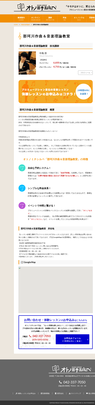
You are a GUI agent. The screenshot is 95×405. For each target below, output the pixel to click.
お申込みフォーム (72, 339)
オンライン (35, 18)
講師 (50, 18)
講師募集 (46, 393)
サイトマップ (76, 393)
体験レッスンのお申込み (26, 393)
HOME (16, 24)
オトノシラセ (79, 18)
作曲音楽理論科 (25, 24)
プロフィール (85, 73)
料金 (64, 18)
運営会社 (60, 393)
